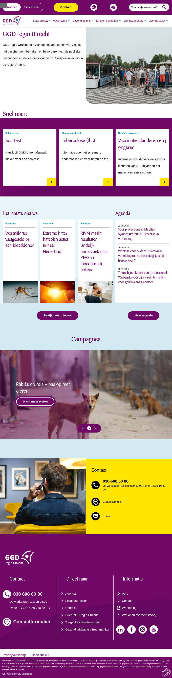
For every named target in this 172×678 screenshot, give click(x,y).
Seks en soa (40, 20)
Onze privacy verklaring (19, 673)
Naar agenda (144, 315)
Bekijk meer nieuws (58, 315)
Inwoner (12, 7)
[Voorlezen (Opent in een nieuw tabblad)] (112, 7)
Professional (31, 7)
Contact (66, 7)
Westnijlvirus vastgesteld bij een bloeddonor (19, 239)
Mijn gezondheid (133, 20)
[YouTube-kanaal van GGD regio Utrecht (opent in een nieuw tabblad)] (153, 629)
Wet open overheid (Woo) (139, 615)
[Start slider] (89, 428)
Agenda (70, 593)
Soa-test (13, 140)
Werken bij (129, 608)
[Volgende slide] (95, 428)
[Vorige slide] (82, 428)
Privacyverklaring (14, 655)
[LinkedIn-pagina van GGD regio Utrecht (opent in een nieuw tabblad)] (120, 629)
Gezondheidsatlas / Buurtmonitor (87, 629)
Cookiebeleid (40, 655)
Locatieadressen (76, 600)
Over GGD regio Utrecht (81, 615)
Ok (3, 673)
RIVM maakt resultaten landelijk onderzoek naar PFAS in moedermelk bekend (94, 251)
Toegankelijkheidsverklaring (83, 622)
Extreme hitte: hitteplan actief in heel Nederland (55, 242)
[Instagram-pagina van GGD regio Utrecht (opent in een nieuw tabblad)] (142, 629)
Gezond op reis (81, 20)
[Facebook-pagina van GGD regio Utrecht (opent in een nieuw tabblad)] (131, 629)
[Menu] (3, 5)
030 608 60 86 (27, 594)
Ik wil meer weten (35, 401)
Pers (125, 593)
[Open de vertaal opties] (93, 7)
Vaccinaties (60, 20)
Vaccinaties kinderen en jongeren (142, 144)
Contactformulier (32, 621)
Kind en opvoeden (107, 20)
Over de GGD (157, 20)
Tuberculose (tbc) (78, 140)
